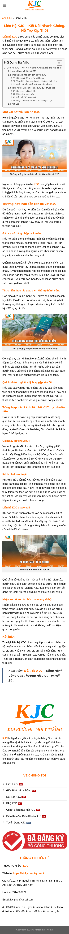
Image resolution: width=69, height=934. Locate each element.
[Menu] (4, 5)
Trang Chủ (6, 18)
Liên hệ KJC (9, 36)
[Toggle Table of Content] (57, 63)
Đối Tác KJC (33, 670)
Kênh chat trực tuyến (25, 94)
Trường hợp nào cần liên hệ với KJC (29, 75)
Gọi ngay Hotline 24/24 (26, 91)
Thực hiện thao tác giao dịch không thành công (36, 81)
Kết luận (15, 104)
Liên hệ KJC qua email (26, 97)
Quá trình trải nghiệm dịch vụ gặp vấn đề (34, 84)
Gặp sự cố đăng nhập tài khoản (30, 78)
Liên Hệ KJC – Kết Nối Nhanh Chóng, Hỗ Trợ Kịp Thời (34, 67)
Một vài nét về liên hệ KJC (24, 71)
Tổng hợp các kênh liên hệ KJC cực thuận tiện (33, 88)
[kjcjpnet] (34, 5)
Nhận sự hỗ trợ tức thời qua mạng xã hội (34, 100)
